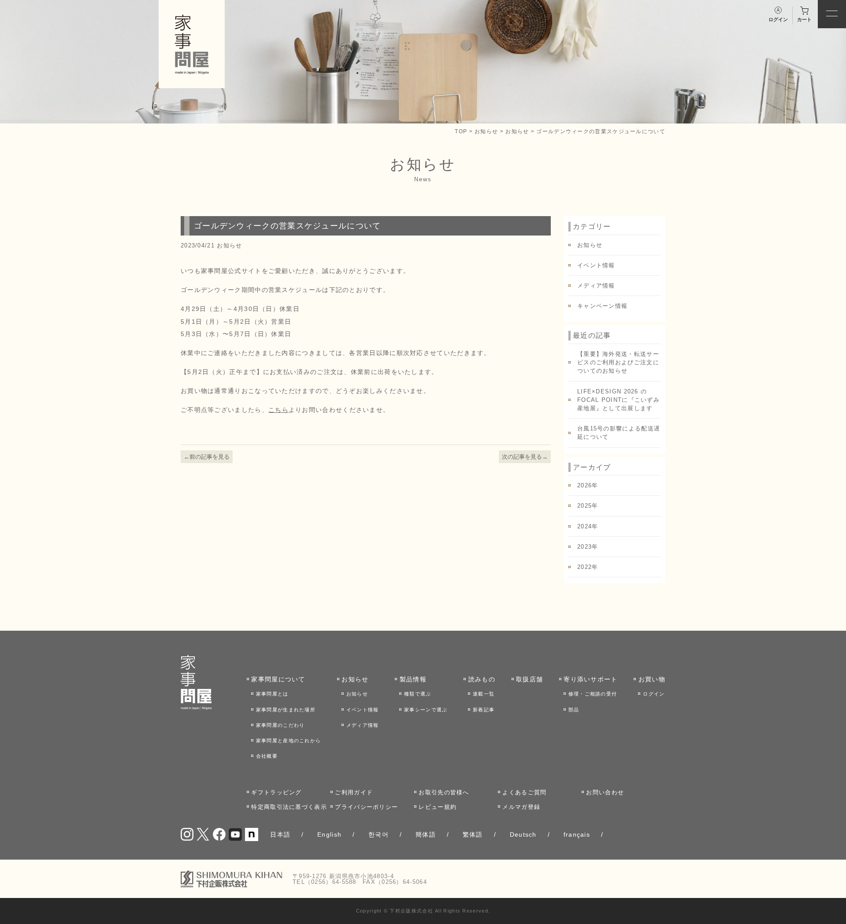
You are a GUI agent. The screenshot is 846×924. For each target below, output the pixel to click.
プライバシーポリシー (366, 807)
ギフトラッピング (276, 792)
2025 (584, 505)
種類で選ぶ (417, 693)
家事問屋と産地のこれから (288, 740)
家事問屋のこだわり (280, 725)
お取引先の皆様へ (444, 792)
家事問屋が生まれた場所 (285, 709)
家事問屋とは (272, 693)
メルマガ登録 (521, 807)
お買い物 (651, 679)
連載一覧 (483, 693)
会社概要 (267, 756)
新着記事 (483, 709)
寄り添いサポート (590, 679)
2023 (584, 546)
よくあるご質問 (524, 792)
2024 (584, 526)
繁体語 (473, 834)
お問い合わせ (605, 792)
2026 (584, 485)
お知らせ (486, 131)
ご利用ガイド (354, 792)
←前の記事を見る (207, 456)
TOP (461, 131)
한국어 (378, 834)
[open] (832, 14)
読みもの (481, 679)
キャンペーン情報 (602, 306)
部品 (573, 709)
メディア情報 (596, 285)
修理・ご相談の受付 (592, 693)
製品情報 (413, 679)
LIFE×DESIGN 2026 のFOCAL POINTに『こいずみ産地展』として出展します (618, 399)
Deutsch (523, 834)
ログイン (653, 693)
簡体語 (426, 834)
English (329, 834)
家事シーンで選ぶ (425, 709)
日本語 (280, 834)
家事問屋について (278, 679)
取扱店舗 (529, 679)
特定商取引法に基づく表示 (289, 807)
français (577, 834)
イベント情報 (596, 265)
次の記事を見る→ (525, 456)
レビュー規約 (437, 807)
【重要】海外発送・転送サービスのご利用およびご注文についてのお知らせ (618, 362)
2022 (584, 567)
